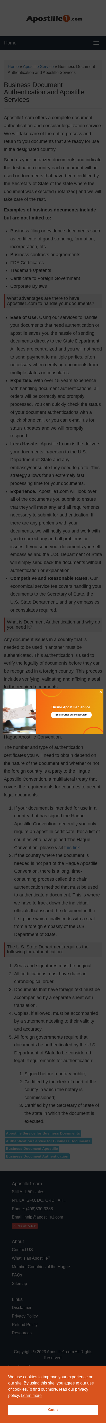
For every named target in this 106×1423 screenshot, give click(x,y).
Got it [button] (53, 1409)
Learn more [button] (31, 1395)
